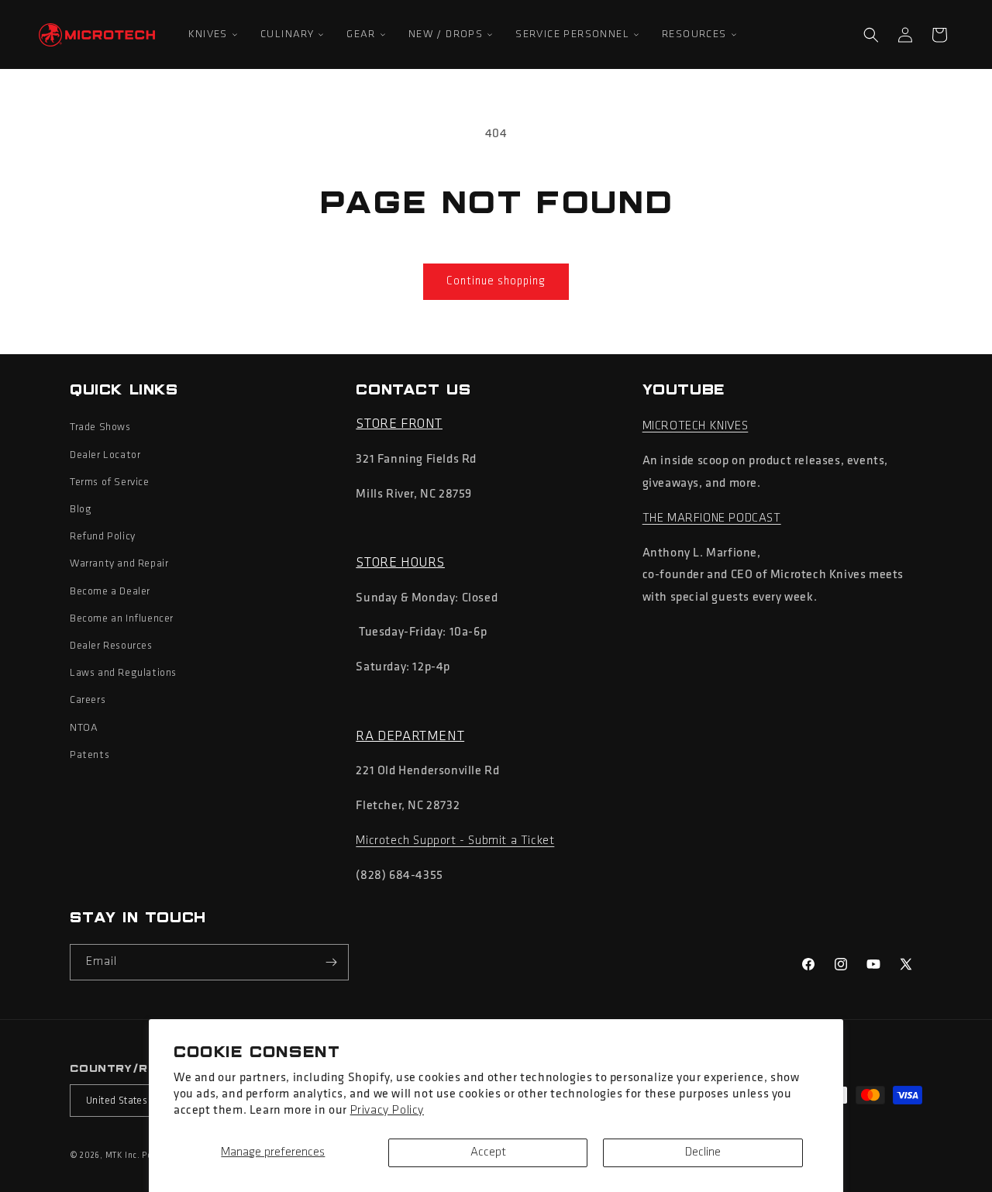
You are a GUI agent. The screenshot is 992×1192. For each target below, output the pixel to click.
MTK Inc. (122, 1156)
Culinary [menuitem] (287, 34)
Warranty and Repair (119, 564)
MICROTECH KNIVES (695, 426)
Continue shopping (496, 282)
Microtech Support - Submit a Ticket (455, 841)
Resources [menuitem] (694, 34)
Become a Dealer (110, 592)
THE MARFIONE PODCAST (711, 518)
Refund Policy (103, 537)
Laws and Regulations (123, 673)
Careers (87, 700)
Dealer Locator (105, 455)
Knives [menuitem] (208, 34)
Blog (80, 509)
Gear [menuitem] (361, 34)
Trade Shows (100, 427)
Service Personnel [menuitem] (572, 34)
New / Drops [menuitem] (445, 34)
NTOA (84, 728)
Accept (488, 1152)
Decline (703, 1152)
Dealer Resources (111, 646)
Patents (89, 755)
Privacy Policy (387, 1110)
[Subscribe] (331, 962)
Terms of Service (110, 482)
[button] (871, 35)
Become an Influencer (122, 619)
